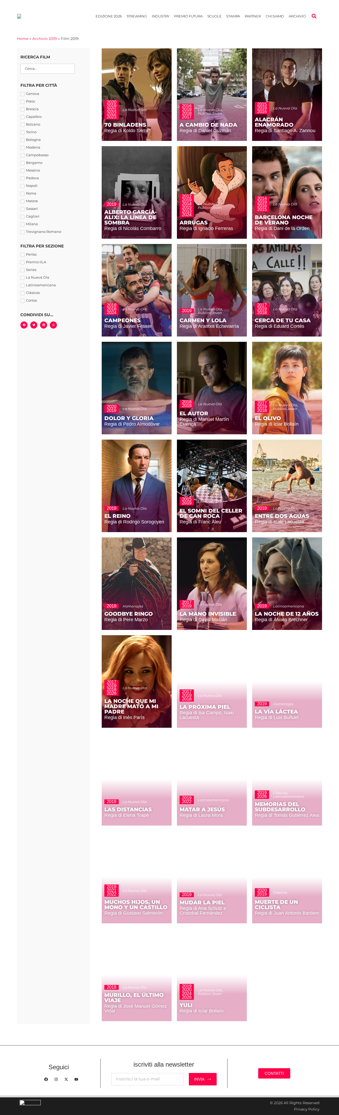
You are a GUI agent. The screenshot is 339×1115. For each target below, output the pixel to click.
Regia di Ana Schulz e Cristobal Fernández (203, 911)
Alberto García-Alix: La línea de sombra (130, 217)
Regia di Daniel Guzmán (205, 130)
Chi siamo (275, 16)
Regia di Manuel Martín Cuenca (204, 422)
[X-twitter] (66, 1079)
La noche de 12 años (287, 614)
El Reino (117, 516)
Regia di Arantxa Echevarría (209, 326)
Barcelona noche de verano (284, 220)
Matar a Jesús (202, 809)
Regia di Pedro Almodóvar (132, 424)
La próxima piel (205, 707)
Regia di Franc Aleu (200, 521)
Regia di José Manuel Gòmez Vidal (135, 1008)
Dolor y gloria (129, 418)
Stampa (233, 16)
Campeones (122, 320)
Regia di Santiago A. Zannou (285, 130)
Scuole (214, 16)
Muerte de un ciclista (276, 904)
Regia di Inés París (124, 717)
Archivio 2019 (44, 38)
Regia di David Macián (203, 619)
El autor (194, 413)
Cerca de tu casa (283, 320)
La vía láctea (276, 711)
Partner (253, 16)
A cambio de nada (208, 125)
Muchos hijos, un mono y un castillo (135, 904)
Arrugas (194, 222)
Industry (160, 16)
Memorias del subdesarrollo (280, 807)
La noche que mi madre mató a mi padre (131, 706)
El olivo (268, 418)
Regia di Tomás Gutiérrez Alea (287, 815)
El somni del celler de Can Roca (211, 513)
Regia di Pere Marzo (126, 619)
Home (22, 38)
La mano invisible (208, 614)
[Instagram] (56, 1079)
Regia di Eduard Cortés (279, 326)
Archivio (297, 16)
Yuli (186, 1005)
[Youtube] (76, 1079)
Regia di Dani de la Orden (282, 228)
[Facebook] (46, 1079)
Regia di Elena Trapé (126, 815)
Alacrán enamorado (274, 122)
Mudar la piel (202, 902)
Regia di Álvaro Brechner (281, 619)
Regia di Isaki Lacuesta (279, 521)
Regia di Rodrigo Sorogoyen (134, 521)
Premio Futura (188, 16)
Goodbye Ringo (128, 614)
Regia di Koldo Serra (126, 130)
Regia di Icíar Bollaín (202, 1010)
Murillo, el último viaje (134, 997)
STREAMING (137, 16)
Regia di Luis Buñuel (276, 717)
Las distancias (128, 809)
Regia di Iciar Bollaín (276, 424)
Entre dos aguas (282, 516)
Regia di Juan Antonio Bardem (287, 913)
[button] (314, 16)
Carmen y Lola (203, 320)
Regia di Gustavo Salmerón (133, 913)
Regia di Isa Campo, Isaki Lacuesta (207, 715)
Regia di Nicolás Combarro (132, 228)
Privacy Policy (306, 1109)
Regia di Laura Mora (201, 815)
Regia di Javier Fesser (128, 326)
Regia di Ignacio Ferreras (206, 228)
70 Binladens (125, 125)
